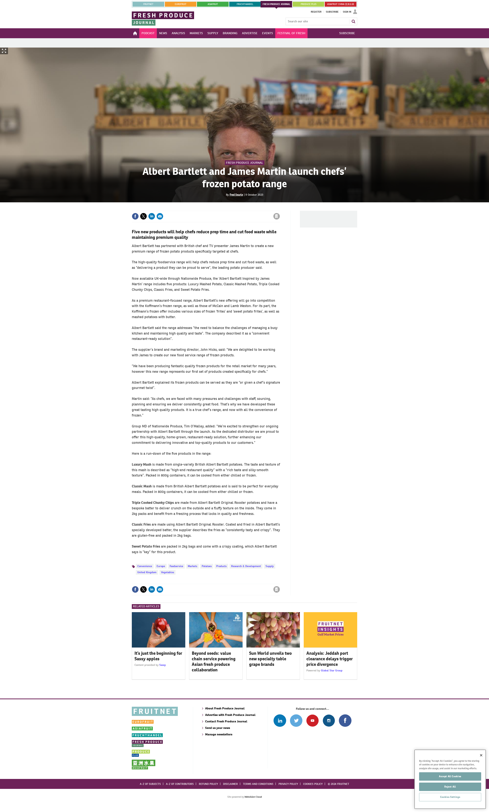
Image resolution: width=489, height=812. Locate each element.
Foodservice (176, 566)
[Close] (481, 755)
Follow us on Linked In (280, 720)
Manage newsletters (218, 734)
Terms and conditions (258, 784)
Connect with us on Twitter (296, 720)
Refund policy (208, 784)
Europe (161, 566)
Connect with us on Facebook (345, 720)
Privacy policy (288, 784)
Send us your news (217, 728)
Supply (270, 566)
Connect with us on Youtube (312, 720)
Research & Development (246, 566)
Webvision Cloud (253, 796)
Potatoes (207, 566)
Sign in (231, 208)
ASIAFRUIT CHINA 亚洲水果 (340, 4)
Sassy (162, 665)
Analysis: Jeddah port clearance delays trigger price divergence (329, 658)
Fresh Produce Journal (244, 163)
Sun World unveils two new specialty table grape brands (270, 658)
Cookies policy (313, 784)
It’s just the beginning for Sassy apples (158, 656)
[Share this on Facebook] (135, 216)
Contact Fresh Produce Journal (226, 721)
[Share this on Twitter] (143, 216)
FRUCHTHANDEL (245, 4)
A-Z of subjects (150, 784)
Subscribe (332, 12)
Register (316, 12)
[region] (450, 779)
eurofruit (180, 4)
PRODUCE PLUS (308, 4)
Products (221, 566)
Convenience (144, 566)
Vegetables (167, 572)
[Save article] (276, 216)
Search (353, 21)
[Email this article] (159, 216)
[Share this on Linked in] (151, 216)
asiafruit (213, 4)
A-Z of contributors (180, 784)
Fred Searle (236, 194)
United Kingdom (146, 572)
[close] (280, 208)
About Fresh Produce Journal (224, 708)
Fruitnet (148, 4)
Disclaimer (230, 784)
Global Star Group (331, 670)
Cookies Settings (450, 797)
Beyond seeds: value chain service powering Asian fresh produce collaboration (214, 661)
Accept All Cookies (450, 776)
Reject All (450, 786)
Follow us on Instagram (329, 720)
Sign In (347, 12)
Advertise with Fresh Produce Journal (230, 715)
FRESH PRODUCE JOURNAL (276, 4)
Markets (192, 566)
